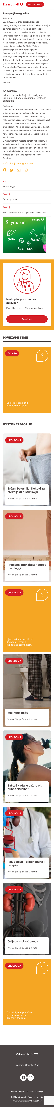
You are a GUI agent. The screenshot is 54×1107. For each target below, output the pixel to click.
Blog (36, 1065)
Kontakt (14, 1091)
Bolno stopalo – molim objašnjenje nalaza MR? (24, 212)
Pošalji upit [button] (27, 319)
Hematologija (9, 186)
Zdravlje (12, 353)
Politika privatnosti (18, 1097)
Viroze (6, 181)
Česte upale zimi (10, 199)
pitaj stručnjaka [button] (35, 4)
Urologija (14, 440)
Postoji (6, 194)
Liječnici (19, 1065)
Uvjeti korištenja (36, 1091)
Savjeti (29, 1065)
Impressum (23, 1091)
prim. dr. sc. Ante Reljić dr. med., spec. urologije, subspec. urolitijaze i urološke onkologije (24, 98)
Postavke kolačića (35, 1097)
